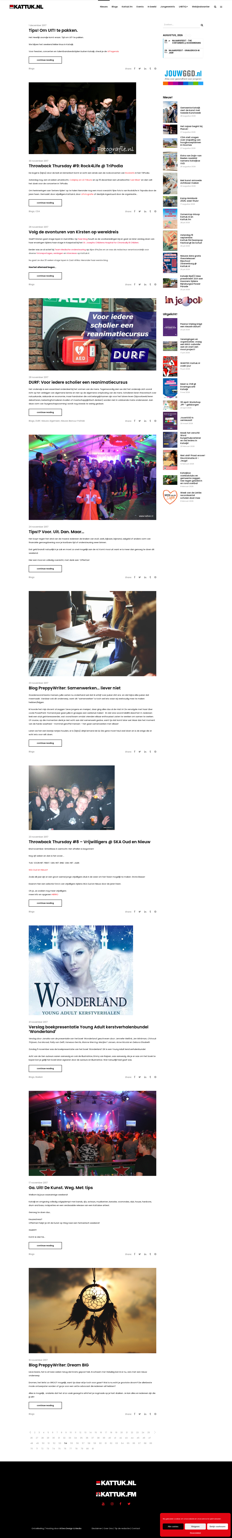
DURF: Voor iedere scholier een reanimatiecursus (78, 382)
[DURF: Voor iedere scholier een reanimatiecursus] (92, 334)
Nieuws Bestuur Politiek (73, 420)
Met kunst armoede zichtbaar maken (191, 181)
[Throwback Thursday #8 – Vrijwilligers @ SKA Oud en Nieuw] (72, 797)
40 (109, 1437)
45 (138, 1437)
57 (83, 1443)
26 (31, 1437)
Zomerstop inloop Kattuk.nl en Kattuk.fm (190, 217)
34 (75, 1437)
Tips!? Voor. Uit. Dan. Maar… (56, 532)
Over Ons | (109, 1528)
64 (122, 1443)
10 (71, 1432)
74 (53, 1448)
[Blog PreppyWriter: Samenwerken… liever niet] (92, 633)
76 (65, 1448)
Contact (136, 1528)
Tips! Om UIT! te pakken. (53, 30)
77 (70, 1448)
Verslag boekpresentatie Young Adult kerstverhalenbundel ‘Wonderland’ (88, 1029)
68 (145, 1443)
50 (43, 1443)
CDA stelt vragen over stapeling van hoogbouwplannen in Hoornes (190, 141)
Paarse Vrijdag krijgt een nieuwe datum (191, 325)
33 (70, 1437)
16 (101, 1432)
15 (96, 1432)
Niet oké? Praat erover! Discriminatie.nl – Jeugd (192, 458)
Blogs (32, 68)
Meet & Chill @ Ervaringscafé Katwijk (188, 386)
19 (116, 1432)
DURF (38, 420)
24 (143, 1432)
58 (89, 1443)
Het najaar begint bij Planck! (191, 127)
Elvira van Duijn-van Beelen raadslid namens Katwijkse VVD (191, 159)
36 (87, 1437)
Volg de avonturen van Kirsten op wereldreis (74, 232)
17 (106, 1432)
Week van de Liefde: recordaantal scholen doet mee (191, 495)
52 (54, 1443)
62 (111, 1443)
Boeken (39, 1077)
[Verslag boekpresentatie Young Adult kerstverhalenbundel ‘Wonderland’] (81, 970)
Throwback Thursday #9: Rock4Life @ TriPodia (76, 166)
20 (121, 1432)
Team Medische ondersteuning (70, 249)
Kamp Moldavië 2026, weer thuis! (189, 199)
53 (60, 1443)
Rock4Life (130, 172)
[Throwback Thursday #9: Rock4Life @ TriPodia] (82, 118)
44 (132, 1437)
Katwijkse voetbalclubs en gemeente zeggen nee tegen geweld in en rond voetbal (191, 478)
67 (139, 1443)
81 (93, 1448)
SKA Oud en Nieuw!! (38, 869)
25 (148, 1432)
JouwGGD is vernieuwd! (186, 419)
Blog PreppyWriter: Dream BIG (59, 1365)
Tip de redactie (122, 1528)
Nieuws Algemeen (50, 420)
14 (91, 1432)
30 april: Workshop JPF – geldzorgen (190, 403)
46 (144, 1437)
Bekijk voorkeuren (217, 1526)
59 (94, 1443)
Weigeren (195, 1526)
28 (42, 1437)
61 (106, 1443)
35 (81, 1437)
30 (53, 1437)
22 (132, 1432)
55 (71, 1443)
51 (49, 1443)
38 (98, 1437)
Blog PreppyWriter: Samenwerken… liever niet (75, 688)
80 (87, 1448)
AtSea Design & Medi (69, 1528)
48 (31, 1443)
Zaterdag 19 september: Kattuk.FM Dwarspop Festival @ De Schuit (191, 238)
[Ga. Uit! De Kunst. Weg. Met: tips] (92, 1133)
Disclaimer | (97, 1528)
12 (80, 1432)
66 (134, 1443)
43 (126, 1437)
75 (59, 1448)
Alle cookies (173, 1526)
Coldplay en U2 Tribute (81, 179)
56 (77, 1443)
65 (128, 1443)
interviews (72, 253)
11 (75, 1432)
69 (151, 1443)
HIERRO (55, 894)
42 (120, 1437)
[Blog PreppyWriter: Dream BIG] (92, 1310)
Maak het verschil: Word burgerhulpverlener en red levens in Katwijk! (190, 438)
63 (116, 1443)
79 (82, 1448)
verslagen (58, 253)
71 (37, 1448)
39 (104, 1437)
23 (137, 1432)
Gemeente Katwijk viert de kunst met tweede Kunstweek (190, 110)
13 (85, 1432)
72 (42, 1448)
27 (37, 1437)
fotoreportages (44, 253)
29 (48, 1437)
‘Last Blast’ (135, 179)
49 (37, 1443)
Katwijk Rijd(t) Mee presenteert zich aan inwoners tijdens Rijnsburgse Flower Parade (191, 281)
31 (59, 1437)
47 (149, 1437)
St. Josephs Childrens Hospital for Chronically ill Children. (111, 242)
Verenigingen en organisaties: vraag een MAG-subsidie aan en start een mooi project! (191, 344)
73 (48, 1448)
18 (111, 1432)
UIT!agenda (113, 51)
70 (31, 1448)
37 (92, 1437)
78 (76, 1448)
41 (115, 1437)
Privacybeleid (195, 1533)
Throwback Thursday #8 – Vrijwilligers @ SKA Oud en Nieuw (89, 842)
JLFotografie (87, 194)
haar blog (83, 239)
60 (100, 1443)
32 (64, 1437)
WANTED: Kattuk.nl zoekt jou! (190, 364)
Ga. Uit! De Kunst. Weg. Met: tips (61, 1188)
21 (127, 1432)
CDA (37, 211)
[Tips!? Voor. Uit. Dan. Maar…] (92, 477)
